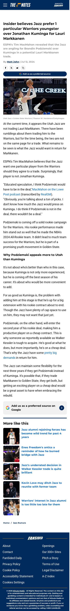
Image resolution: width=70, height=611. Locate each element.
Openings (48, 546)
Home (6, 523)
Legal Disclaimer (53, 570)
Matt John (13, 61)
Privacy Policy (11, 564)
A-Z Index (48, 576)
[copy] (23, 68)
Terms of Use (50, 564)
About (6, 546)
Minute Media (19, 591)
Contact (8, 552)
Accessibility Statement (18, 576)
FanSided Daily (12, 558)
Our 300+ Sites (51, 552)
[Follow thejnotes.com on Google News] (61, 407)
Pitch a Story (50, 558)
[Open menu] (5, 5)
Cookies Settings (13, 582)
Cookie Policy (11, 570)
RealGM (46, 194)
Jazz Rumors (19, 523)
